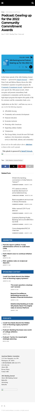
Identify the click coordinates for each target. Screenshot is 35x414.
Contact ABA (5, 371)
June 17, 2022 (5, 34)
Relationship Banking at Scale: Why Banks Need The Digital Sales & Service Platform (22, 306)
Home (2, 12)
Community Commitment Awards (11, 87)
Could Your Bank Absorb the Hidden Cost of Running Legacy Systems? (16, 277)
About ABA (4, 367)
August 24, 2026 (28, 233)
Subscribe (4, 384)
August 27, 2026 (28, 184)
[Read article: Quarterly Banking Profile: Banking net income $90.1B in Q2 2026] (6, 220)
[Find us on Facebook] (1, 406)
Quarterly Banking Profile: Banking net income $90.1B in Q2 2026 (22, 220)
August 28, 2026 (6, 251)
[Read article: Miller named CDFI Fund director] (6, 211)
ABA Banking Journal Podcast (13, 12)
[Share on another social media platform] (30, 166)
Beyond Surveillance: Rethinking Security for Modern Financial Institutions (21, 295)
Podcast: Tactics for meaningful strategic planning (15, 338)
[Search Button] (33, 3)
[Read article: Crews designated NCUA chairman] (6, 230)
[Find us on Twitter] (4, 406)
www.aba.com (5, 365)
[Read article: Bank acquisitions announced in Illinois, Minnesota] (6, 202)
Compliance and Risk (18, 195)
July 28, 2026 (6, 341)
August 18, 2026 (14, 289)
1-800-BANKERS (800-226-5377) (11, 363)
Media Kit (4, 380)
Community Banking (17, 184)
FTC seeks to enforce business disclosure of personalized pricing (19, 191)
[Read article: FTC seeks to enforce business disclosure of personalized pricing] (6, 191)
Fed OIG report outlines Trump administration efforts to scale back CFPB (16, 246)
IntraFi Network (22, 79)
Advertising (4, 382)
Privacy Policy (5, 369)
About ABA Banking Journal (9, 378)
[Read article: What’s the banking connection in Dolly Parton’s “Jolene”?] (6, 180)
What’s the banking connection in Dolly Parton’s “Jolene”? (22, 180)
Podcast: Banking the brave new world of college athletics (17, 331)
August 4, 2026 (6, 334)
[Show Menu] (2, 3)
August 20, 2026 (6, 281)
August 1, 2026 (14, 310)
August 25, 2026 (28, 224)
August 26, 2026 (28, 195)
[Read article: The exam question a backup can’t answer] (5, 287)
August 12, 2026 (14, 300)
